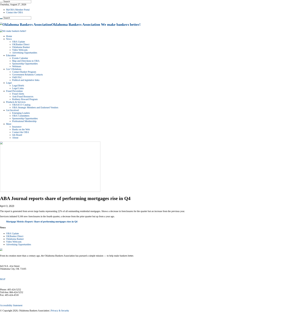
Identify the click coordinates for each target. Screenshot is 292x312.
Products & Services (16, 102)
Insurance (16, 126)
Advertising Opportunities (24, 52)
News (9, 39)
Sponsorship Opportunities (25, 63)
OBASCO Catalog (21, 104)
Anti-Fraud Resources (22, 96)
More (8, 124)
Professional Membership (24, 121)
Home (9, 36)
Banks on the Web (21, 129)
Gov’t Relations (13, 69)
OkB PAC (17, 77)
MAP (2, 279)
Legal (9, 83)
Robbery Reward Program (25, 99)
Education (11, 55)
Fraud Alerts (18, 93)
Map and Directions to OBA (26, 61)
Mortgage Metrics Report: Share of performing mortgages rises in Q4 (41, 221)
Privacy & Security (60, 310)
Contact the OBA (14, 12)
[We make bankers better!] (13, 31)
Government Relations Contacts (27, 74)
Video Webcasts (20, 50)
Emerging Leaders (21, 113)
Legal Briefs (18, 85)
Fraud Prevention (14, 91)
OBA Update (18, 41)
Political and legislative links (25, 80)
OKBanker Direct (20, 44)
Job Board (17, 135)
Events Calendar (20, 58)
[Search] (1, 2)
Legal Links (18, 88)
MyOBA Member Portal (18, 9)
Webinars (16, 66)
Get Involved (12, 110)
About (15, 137)
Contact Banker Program (24, 72)
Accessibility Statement (11, 305)
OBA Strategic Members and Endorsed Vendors (35, 107)
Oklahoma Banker (21, 47)
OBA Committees (20, 115)
